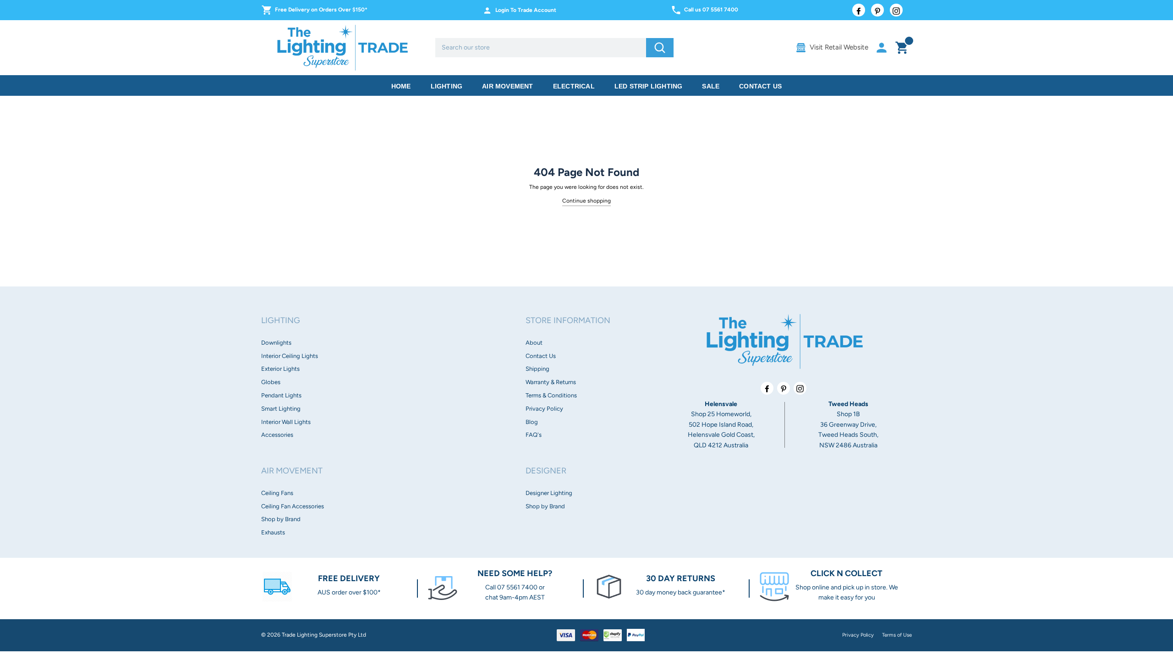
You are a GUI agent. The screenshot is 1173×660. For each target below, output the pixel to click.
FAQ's (534, 434)
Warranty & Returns (551, 382)
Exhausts (273, 532)
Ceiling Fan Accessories (292, 506)
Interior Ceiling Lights (289, 355)
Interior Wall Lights (286, 421)
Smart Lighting (281, 408)
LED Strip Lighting (648, 86)
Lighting (447, 86)
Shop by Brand (281, 519)
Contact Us (760, 86)
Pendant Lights (281, 395)
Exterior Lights (280, 368)
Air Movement (507, 86)
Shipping (537, 368)
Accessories (277, 434)
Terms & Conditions (551, 395)
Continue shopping (586, 201)
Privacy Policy (544, 408)
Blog (532, 421)
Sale (710, 86)
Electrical (574, 86)
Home (401, 86)
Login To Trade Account (525, 10)
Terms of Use (897, 635)
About (534, 342)
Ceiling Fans (277, 493)
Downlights (276, 342)
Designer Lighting (549, 493)
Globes (270, 382)
